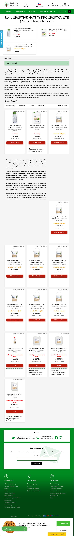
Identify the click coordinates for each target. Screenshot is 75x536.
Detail (14, 365)
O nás (6, 491)
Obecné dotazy (54, 484)
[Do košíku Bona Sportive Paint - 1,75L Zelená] (59, 232)
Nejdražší (31, 105)
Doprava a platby (32, 484)
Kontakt (6, 488)
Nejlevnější (22, 105)
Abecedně (41, 105)
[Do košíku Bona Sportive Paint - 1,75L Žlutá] (59, 142)
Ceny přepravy (8, 495)
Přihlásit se (37, 463)
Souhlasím (64, 524)
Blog (51, 498)
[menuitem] (8, 11)
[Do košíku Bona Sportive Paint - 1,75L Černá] (14, 320)
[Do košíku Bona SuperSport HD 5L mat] (37, 142)
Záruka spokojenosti (10, 502)
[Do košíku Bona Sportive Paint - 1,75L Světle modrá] (37, 276)
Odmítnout (63, 530)
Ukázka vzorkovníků (56, 491)
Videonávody (8, 505)
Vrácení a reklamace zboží (12, 507)
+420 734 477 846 (46, 437)
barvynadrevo (60, 437)
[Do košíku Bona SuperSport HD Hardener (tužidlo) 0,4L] (14, 142)
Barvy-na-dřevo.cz (56, 437)
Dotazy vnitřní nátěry (56, 488)
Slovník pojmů (8, 500)
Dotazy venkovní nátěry (56, 486)
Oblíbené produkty (9, 493)
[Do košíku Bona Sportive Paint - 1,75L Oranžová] (59, 276)
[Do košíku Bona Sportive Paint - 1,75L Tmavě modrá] (14, 276)
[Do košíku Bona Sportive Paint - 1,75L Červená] (37, 320)
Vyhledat (25, 6)
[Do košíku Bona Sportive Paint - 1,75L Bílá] (59, 320)
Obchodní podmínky (10, 484)
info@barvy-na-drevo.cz (23, 437)
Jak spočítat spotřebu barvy (12, 498)
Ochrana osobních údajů (11, 486)
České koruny (39, 6)
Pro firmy (30, 486)
